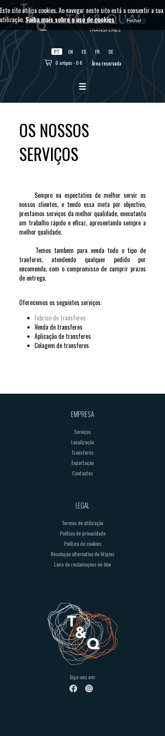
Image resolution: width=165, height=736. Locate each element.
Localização (82, 442)
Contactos (82, 473)
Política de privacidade (83, 533)
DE (111, 51)
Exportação (82, 462)
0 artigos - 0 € (69, 62)
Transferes (82, 452)
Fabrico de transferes (60, 317)
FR (97, 51)
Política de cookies (82, 543)
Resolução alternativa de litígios (82, 554)
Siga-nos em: (82, 677)
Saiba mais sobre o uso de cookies (69, 19)
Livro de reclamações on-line (82, 564)
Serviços (82, 431)
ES (84, 51)
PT (56, 51)
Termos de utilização (82, 523)
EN (70, 51)
